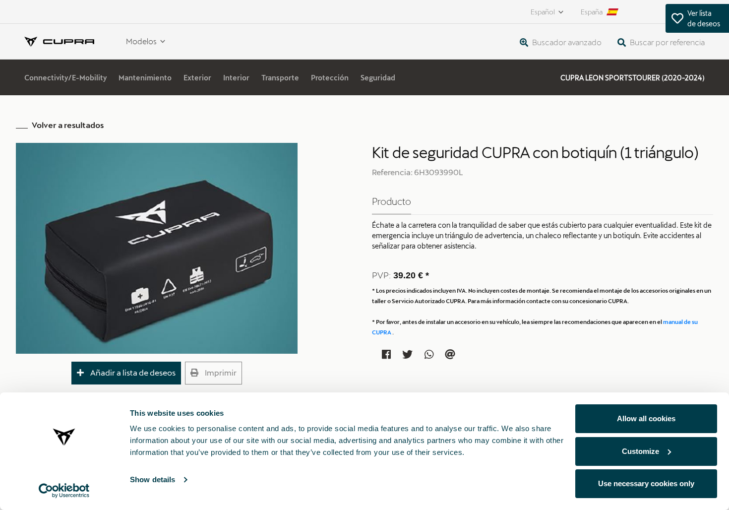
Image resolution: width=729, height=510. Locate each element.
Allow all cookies (646, 418)
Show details (152, 479)
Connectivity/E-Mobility (65, 77)
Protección (330, 77)
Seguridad (378, 77)
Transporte (280, 77)
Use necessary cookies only (646, 483)
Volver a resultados (68, 124)
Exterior (197, 77)
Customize (640, 451)
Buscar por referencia (666, 42)
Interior (236, 77)
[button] (126, 373)
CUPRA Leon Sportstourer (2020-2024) (632, 77)
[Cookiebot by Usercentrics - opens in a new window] (64, 490)
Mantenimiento (145, 77)
